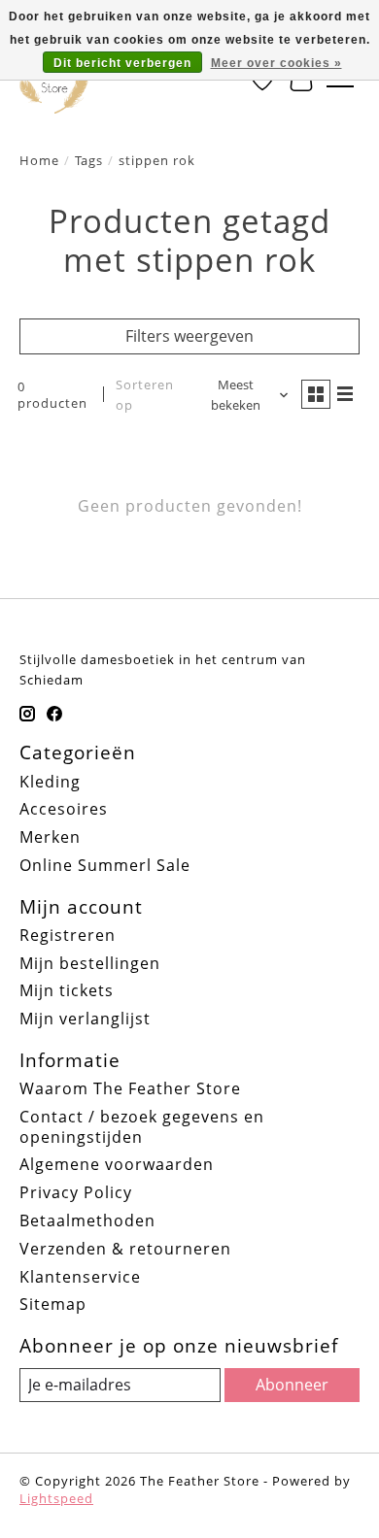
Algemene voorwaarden (116, 1164)
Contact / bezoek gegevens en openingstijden (141, 1127)
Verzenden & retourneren (125, 1248)
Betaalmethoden (87, 1220)
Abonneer (292, 1384)
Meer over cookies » (276, 63)
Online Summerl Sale (104, 865)
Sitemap (52, 1304)
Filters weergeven (189, 336)
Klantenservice (80, 1276)
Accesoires (63, 808)
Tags (89, 160)
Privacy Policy (75, 1192)
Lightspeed (56, 1498)
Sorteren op (145, 395)
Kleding (50, 781)
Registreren (67, 935)
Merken (50, 837)
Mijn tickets (66, 990)
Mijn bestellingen (89, 963)
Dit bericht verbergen (122, 63)
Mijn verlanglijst (85, 1018)
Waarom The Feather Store (130, 1088)
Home (39, 160)
